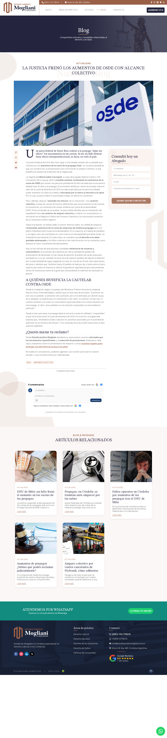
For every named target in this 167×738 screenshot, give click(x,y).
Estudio (89, 9)
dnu (29, 362)
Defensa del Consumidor (84, 652)
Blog (103, 9)
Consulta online (141, 611)
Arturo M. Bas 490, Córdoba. (78, 2)
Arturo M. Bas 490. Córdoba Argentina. (129, 648)
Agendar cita (155, 10)
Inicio (48, 9)
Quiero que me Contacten (131, 200)
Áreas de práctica (68, 9)
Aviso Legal (54, 671)
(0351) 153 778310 (51, 2)
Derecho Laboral (81, 634)
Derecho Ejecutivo (81, 638)
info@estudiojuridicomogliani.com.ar (128, 643)
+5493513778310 (119, 638)
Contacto (118, 9)
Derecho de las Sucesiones (85, 643)
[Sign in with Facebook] (101, 384)
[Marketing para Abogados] (63, 671)
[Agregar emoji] (36, 400)
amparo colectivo (43, 362)
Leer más (21, 511)
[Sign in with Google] (97, 384)
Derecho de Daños (81, 648)
